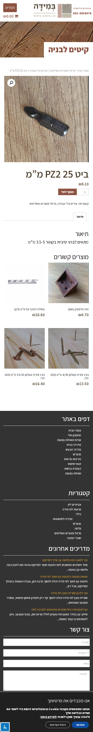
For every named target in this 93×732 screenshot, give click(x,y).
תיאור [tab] (79, 217)
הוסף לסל (67, 192)
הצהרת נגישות (72, 469)
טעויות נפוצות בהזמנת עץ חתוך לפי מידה (64, 576)
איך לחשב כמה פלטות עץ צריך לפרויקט (65, 560)
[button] (11, 83)
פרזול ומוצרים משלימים (62, 70)
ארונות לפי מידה (72, 509)
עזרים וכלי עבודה (39, 70)
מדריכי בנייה (74, 445)
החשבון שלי (74, 435)
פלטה (78, 528)
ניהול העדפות (58, 724)
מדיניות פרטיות (72, 459)
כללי (78, 514)
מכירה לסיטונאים (62, 519)
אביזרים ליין (74, 505)
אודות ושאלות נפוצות (69, 440)
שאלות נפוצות (73, 473)
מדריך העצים (73, 449)
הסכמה (80, 724)
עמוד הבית (83, 70)
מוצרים (77, 454)
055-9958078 (82, 13)
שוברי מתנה (74, 538)
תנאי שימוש (74, 464)
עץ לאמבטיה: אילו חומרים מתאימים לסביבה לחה (59, 609)
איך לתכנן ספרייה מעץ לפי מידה (69, 593)
